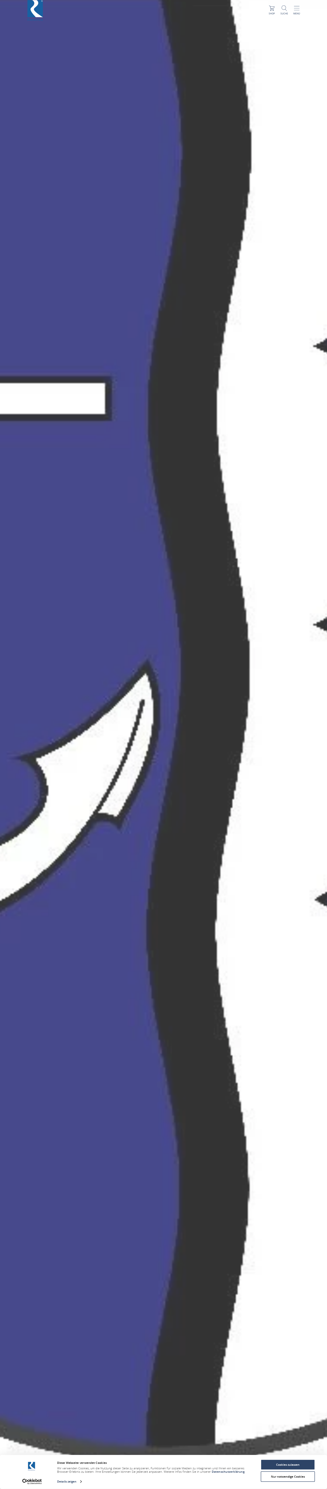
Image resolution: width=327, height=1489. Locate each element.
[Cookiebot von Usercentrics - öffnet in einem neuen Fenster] (32, 1481)
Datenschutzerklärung (228, 1472)
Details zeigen (66, 1482)
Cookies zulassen (288, 1465)
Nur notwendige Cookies (288, 1476)
